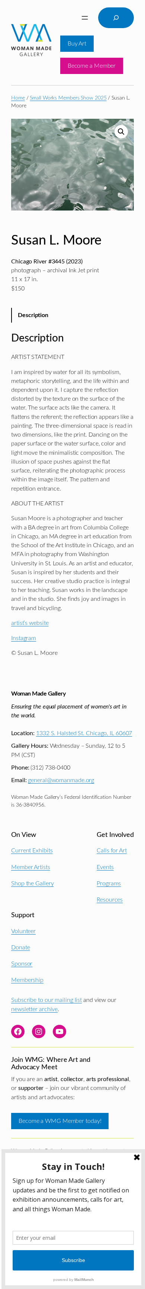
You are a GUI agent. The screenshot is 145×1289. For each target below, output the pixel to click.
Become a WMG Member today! (60, 1121)
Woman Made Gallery (38, 694)
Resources (110, 900)
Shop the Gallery (32, 883)
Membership (27, 980)
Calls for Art (112, 851)
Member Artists (30, 867)
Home (18, 98)
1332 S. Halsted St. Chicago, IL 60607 (84, 733)
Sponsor (21, 964)
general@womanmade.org (61, 780)
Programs (109, 883)
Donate (20, 947)
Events (105, 867)
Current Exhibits (31, 851)
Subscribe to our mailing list (46, 1000)
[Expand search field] (116, 17)
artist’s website (29, 623)
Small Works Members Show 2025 (68, 98)
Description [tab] (33, 315)
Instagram (23, 638)
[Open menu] (84, 17)
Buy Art (77, 44)
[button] (121, 131)
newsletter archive (34, 1009)
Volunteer (23, 931)
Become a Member (92, 66)
